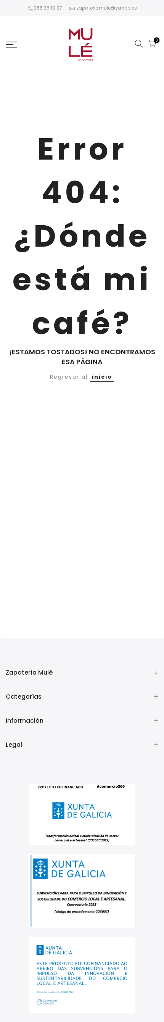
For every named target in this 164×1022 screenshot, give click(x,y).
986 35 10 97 (48, 8)
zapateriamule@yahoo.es (106, 8)
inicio (102, 377)
